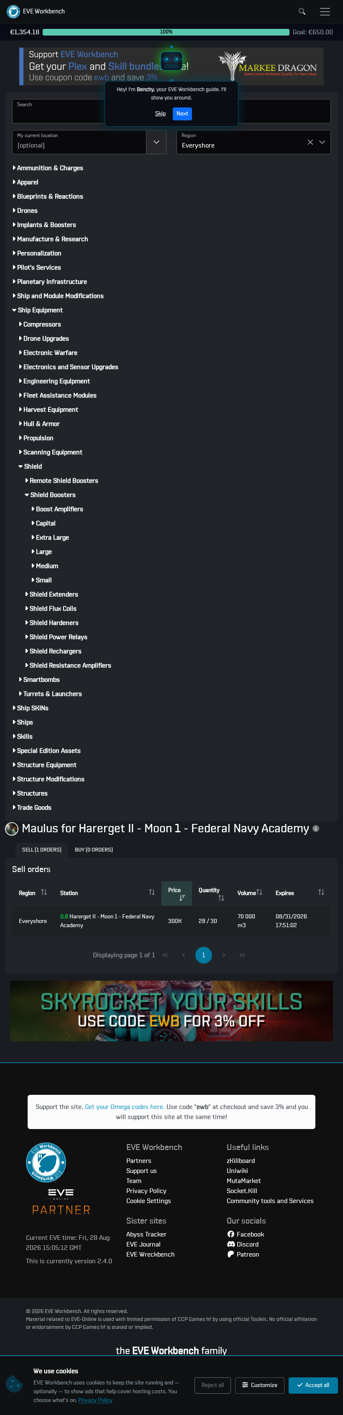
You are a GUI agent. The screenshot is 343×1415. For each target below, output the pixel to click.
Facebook (249, 1234)
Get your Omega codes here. (125, 1107)
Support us (141, 1171)
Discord (247, 1244)
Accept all (316, 1385)
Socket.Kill (242, 1191)
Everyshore (33, 921)
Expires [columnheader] (285, 893)
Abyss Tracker (146, 1234)
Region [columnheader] (27, 893)
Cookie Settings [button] (148, 1201)
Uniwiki (237, 1171)
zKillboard (241, 1160)
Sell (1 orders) (41, 850)
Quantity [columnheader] (209, 890)
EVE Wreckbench (150, 1254)
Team (133, 1181)
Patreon (247, 1254)
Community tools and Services (270, 1201)
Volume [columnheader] (247, 893)
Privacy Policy (95, 1400)
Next (182, 114)
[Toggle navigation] (325, 12)
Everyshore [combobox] (198, 145)
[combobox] (79, 142)
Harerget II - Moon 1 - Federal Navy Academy (107, 921)
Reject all (213, 1385)
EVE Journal (143, 1244)
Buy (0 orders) (94, 850)
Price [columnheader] (174, 890)
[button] (36, 11)
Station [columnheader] (69, 893)
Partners (138, 1160)
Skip (160, 114)
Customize (263, 1385)
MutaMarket (244, 1181)
